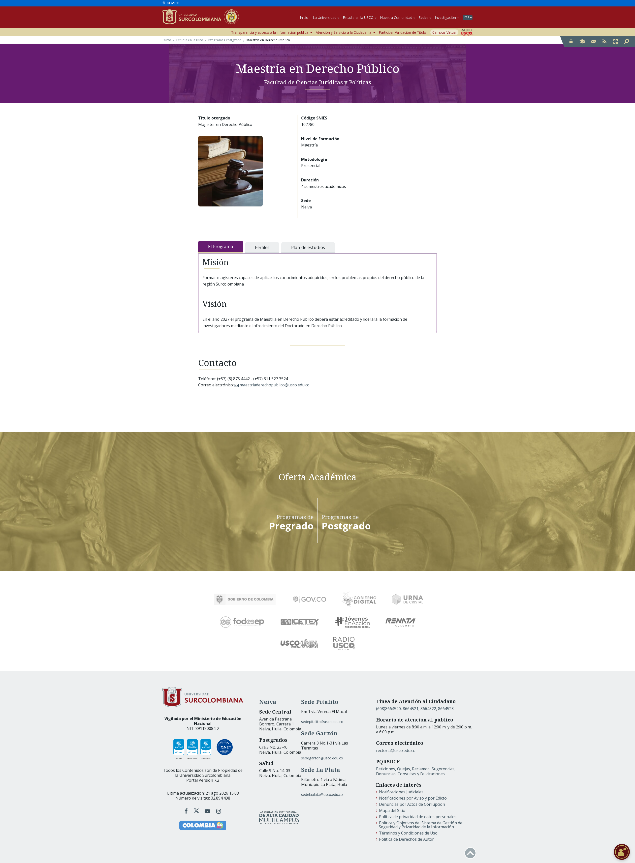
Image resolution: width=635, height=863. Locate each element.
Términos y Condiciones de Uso (408, 833)
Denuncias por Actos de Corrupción (412, 804)
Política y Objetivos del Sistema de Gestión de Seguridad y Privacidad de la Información (420, 825)
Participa (386, 32)
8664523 (446, 708)
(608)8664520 (388, 708)
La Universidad (324, 17)
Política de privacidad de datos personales (417, 816)
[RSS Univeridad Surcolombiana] (604, 42)
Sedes (423, 17)
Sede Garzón (319, 733)
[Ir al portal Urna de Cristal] (407, 599)
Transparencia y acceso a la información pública (269, 32)
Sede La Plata (320, 770)
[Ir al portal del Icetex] (300, 622)
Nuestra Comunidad (396, 17)
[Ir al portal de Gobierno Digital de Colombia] (359, 599)
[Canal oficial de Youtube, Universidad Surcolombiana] (208, 811)
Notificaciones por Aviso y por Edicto (413, 798)
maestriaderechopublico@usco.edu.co (275, 385)
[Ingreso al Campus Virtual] (582, 42)
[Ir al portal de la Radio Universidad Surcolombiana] (467, 32)
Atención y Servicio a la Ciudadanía (343, 32)
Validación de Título (410, 32)
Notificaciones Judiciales (401, 792)
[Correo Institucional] (593, 42)
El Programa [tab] (220, 246)
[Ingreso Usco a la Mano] (615, 42)
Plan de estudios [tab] (308, 247)
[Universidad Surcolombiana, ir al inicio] (193, 17)
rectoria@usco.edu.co (395, 750)
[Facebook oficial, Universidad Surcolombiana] (186, 811)
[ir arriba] (470, 853)
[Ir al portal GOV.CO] (170, 3)
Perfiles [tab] (262, 247)
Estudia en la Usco (189, 40)
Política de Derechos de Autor (406, 839)
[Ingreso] (571, 42)
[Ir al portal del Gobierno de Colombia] (244, 599)
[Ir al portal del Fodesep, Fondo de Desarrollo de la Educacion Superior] (242, 622)
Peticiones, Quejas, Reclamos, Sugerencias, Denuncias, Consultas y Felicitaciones (415, 771)
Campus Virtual (444, 32)
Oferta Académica (317, 476)
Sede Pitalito (319, 702)
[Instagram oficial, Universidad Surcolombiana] (218, 811)
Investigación (445, 17)
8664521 (410, 708)
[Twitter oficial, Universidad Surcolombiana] (196, 811)
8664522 (428, 708)
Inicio (304, 17)
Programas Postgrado (224, 40)
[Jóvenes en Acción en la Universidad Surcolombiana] (352, 622)
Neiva (267, 702)
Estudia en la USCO (358, 17)
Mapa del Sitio (392, 810)
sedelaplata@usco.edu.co (322, 794)
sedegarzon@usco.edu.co (322, 758)
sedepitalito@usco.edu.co (322, 721)
